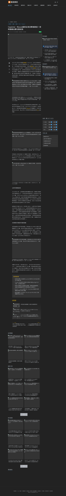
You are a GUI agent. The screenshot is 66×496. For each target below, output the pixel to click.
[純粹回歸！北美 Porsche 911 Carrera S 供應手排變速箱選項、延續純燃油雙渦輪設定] (15, 340)
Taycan (23, 24)
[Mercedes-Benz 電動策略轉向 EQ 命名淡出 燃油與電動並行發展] (32, 388)
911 (19, 24)
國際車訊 (23, 5)
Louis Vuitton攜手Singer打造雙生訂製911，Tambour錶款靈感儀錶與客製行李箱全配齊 (30, 315)
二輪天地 (49, 5)
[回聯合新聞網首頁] (9, 2)
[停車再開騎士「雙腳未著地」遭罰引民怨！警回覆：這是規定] (32, 402)
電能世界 (29, 5)
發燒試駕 (16, 5)
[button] (57, 2)
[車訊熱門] (57, 64)
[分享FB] (9, 63)
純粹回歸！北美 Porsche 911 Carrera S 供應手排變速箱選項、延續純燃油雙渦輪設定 (16, 347)
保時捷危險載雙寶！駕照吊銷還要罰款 (29, 304)
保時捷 (10, 24)
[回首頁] (14, 2)
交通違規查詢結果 (47, 141)
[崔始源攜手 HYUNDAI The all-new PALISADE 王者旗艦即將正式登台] (32, 439)
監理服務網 (46, 145)
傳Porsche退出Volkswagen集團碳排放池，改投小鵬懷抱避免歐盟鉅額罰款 (32, 347)
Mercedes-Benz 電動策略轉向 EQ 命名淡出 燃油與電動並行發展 (31, 394)
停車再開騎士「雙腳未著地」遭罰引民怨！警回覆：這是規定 (31, 409)
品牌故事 (55, 5)
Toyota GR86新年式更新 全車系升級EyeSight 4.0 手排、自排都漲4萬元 (27, 283)
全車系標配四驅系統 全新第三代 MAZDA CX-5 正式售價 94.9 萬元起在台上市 (16, 431)
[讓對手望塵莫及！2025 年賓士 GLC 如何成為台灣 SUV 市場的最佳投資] (15, 388)
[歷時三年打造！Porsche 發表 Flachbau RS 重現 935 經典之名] (16, 311)
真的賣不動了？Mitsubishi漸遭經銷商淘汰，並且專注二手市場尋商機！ (15, 380)
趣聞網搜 (42, 5)
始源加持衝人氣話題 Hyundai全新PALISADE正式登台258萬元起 (27, 279)
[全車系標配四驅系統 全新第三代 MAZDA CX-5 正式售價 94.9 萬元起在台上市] (15, 425)
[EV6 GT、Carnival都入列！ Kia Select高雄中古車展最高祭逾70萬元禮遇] (32, 454)
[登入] (55, 2)
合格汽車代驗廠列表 (47, 138)
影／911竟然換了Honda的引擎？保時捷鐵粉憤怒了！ (31, 380)
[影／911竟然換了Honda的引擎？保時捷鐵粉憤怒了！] (32, 373)
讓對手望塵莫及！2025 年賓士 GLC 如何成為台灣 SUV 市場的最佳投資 (16, 394)
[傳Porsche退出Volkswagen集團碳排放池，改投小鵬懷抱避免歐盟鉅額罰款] (32, 340)
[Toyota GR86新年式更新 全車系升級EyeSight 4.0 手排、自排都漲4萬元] (32, 425)
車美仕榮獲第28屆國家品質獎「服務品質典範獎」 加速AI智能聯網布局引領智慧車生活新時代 (27, 286)
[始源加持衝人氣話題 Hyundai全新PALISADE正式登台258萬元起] (15, 439)
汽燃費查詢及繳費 (47, 143)
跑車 (16, 24)
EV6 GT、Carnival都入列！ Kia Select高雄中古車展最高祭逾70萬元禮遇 (27, 289)
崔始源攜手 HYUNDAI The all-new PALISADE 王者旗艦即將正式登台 (27, 293)
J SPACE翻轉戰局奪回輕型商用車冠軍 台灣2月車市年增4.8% (15, 409)
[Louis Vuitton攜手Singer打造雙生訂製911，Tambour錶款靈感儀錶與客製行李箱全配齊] (16, 316)
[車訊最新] (57, 36)
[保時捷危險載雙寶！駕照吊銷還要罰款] (16, 305)
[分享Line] (9, 66)
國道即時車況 (46, 136)
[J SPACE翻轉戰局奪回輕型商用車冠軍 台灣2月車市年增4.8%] (15, 402)
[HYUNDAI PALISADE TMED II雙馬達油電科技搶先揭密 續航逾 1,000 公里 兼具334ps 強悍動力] (15, 454)
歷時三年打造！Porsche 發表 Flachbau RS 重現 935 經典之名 (29, 310)
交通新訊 (36, 5)
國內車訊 (10, 5)
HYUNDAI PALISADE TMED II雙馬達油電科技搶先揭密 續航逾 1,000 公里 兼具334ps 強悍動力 (15, 461)
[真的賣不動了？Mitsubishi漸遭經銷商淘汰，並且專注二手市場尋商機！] (15, 373)
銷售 (13, 24)
